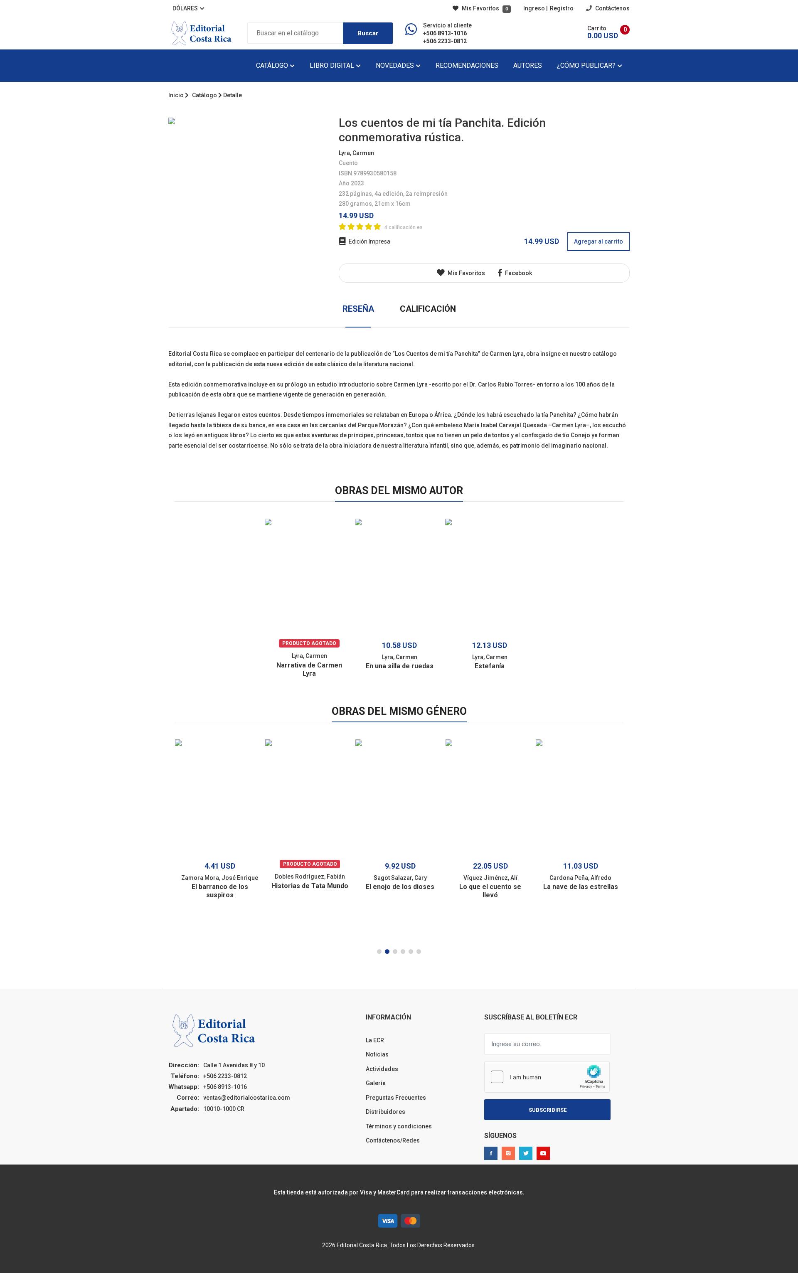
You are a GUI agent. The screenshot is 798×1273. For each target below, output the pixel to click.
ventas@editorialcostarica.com (246, 1097)
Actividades (382, 1069)
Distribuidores (385, 1111)
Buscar (367, 33)
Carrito (596, 28)
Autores (527, 65)
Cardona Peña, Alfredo (580, 877)
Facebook (518, 273)
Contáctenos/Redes (393, 1140)
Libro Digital (333, 65)
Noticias (377, 1054)
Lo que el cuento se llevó (490, 891)
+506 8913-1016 (445, 33)
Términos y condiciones (399, 1126)
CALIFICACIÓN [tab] (428, 309)
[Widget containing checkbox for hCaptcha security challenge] (547, 1077)
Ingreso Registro (548, 8)
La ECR (375, 1040)
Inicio (176, 95)
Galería (376, 1083)
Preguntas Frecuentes (396, 1097)
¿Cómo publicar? (587, 65)
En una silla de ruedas (399, 666)
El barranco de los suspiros (220, 891)
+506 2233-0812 (445, 41)
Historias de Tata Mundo (309, 886)
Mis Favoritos (484, 8)
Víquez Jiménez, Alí (490, 877)
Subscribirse (547, 1110)
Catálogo (273, 65)
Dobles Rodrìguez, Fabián (310, 876)
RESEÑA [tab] (358, 309)
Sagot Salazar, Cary (400, 877)
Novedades (396, 65)
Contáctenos (612, 8)
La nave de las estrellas (580, 887)
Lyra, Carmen (356, 153)
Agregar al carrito (598, 241)
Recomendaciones (467, 65)
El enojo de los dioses (400, 887)
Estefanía (490, 666)
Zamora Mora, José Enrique (219, 877)
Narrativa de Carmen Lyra (309, 669)
